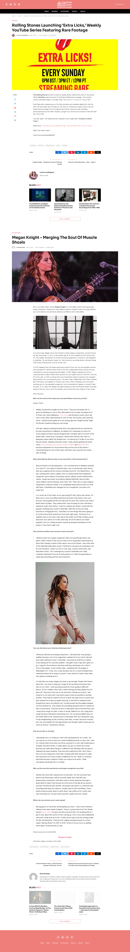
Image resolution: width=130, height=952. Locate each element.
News (48, 943)
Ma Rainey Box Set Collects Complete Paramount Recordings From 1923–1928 (89, 206)
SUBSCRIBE (120, 4)
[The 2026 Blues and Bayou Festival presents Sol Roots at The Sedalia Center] (40, 195)
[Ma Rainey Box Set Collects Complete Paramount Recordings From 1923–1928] (90, 195)
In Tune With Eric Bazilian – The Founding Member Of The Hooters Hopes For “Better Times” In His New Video (40, 909)
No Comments (43, 35)
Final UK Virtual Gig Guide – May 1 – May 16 (81, 162)
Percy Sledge (46, 445)
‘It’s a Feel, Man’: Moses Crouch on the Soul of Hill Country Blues (63, 908)
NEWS (47, 11)
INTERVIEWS (65, 11)
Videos (58, 145)
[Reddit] (15, 107)
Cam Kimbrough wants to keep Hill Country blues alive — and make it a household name (89, 909)
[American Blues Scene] (65, 4)
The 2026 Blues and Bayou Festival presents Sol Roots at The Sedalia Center (39, 206)
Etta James (57, 445)
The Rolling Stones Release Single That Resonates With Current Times (67, 126)
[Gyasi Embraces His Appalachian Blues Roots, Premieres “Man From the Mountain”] (65, 195)
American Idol (34, 846)
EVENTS (74, 11)
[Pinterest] (15, 116)
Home (42, 943)
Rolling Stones (50, 145)
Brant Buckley (21, 247)
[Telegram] (15, 112)
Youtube (64, 145)
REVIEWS (55, 11)
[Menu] (6, 11)
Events (15, 20)
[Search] (124, 11)
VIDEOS (82, 11)
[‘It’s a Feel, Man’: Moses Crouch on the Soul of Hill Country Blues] (65, 897)
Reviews (55, 943)
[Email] (15, 120)
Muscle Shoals (65, 846)
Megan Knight (65, 837)
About (87, 943)
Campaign (33, 145)
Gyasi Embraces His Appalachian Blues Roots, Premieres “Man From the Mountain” (63, 207)
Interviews (16, 233)
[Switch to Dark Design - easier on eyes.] (121, 11)
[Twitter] (15, 103)
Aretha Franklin (68, 445)
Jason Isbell (46, 812)
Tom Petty (64, 415)
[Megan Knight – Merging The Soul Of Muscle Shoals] (65, 276)
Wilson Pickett (83, 445)
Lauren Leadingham (22, 35)
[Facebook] (15, 99)
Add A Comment (65, 219)
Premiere (40, 145)
